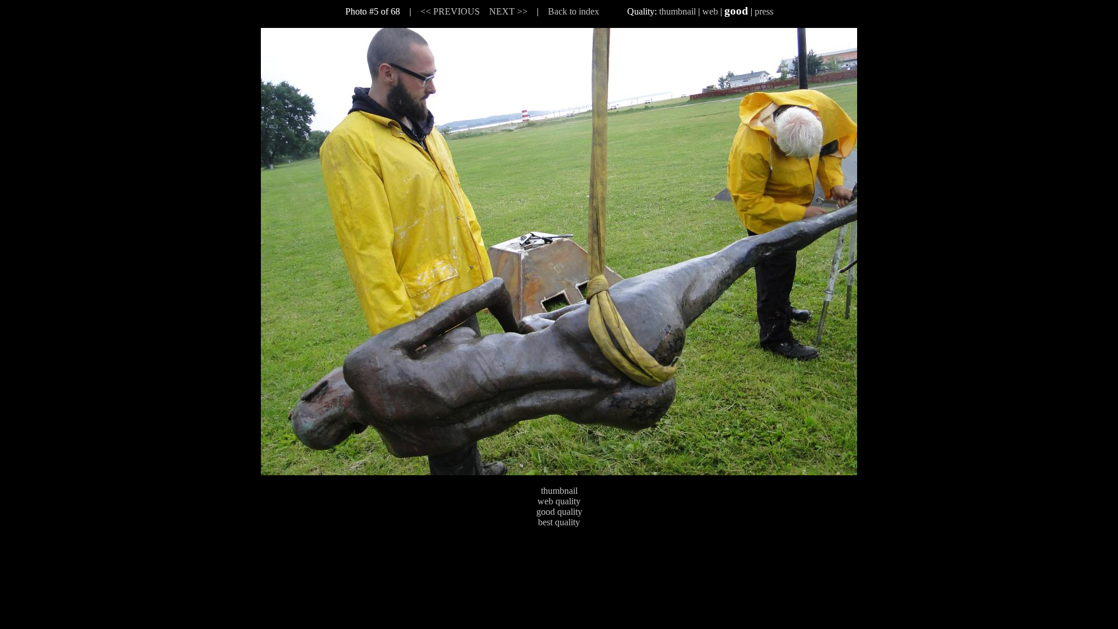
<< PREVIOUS (450, 11)
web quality (559, 501)
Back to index (573, 11)
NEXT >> (508, 11)
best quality (559, 522)
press (764, 11)
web (710, 11)
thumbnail (677, 11)
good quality (559, 512)
